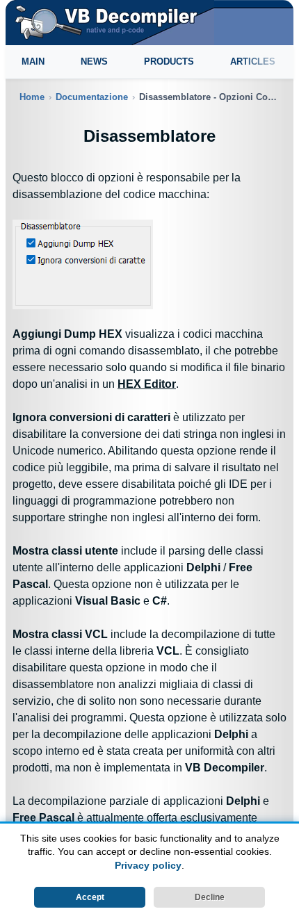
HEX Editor (147, 384)
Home (32, 97)
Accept (90, 897)
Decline (210, 897)
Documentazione (92, 97)
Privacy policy (148, 865)
